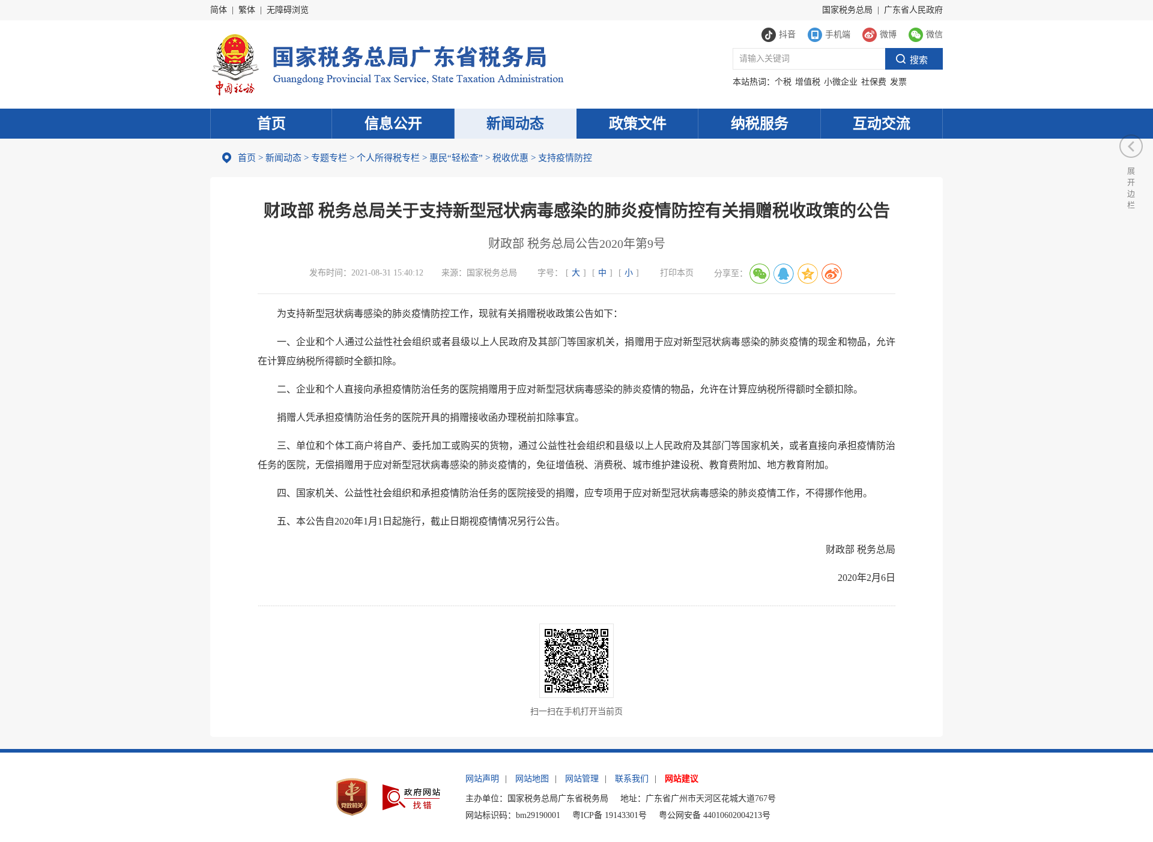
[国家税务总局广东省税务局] (387, 63)
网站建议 (681, 778)
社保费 (873, 81)
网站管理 (582, 778)
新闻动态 (515, 123)
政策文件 (638, 123)
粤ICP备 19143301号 (609, 815)
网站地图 (532, 778)
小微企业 (841, 81)
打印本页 (677, 272)
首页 (271, 123)
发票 (898, 81)
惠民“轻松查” (456, 158)
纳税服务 (759, 123)
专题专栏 (329, 158)
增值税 (807, 81)
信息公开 (393, 123)
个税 (783, 81)
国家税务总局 (847, 9)
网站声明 (482, 778)
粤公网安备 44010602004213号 (714, 815)
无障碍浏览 (288, 9)
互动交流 (881, 123)
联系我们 (632, 778)
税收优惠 (510, 158)
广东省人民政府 (913, 9)
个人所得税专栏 (388, 158)
